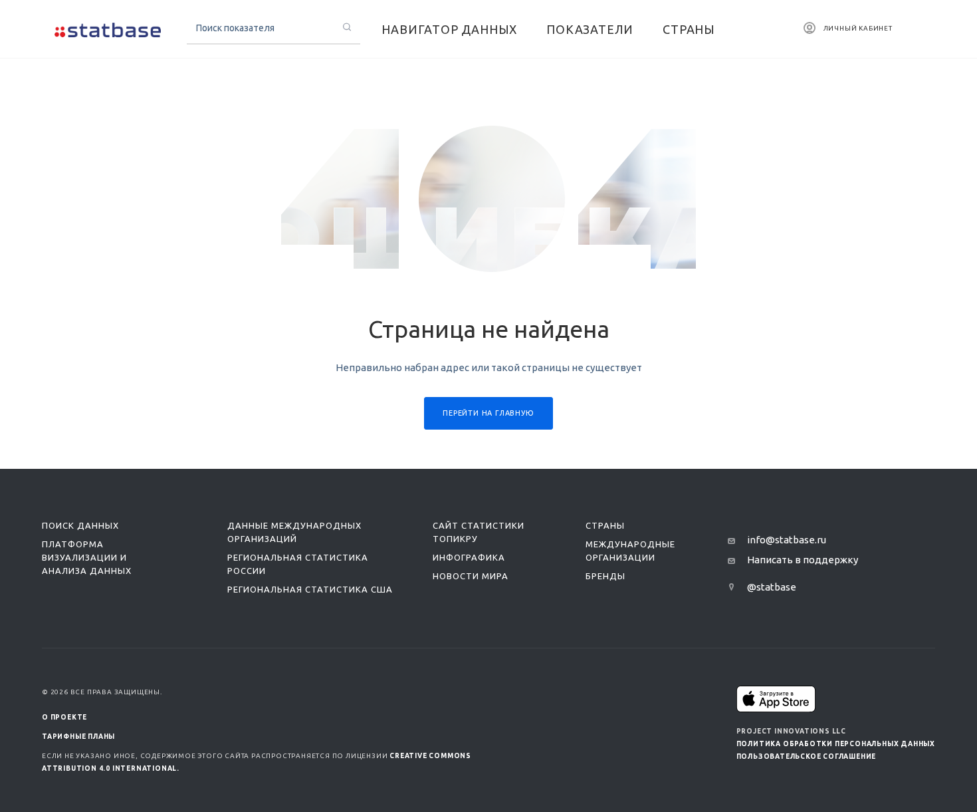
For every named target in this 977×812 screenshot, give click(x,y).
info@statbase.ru (786, 539)
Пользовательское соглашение (806, 756)
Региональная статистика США (310, 589)
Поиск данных (80, 525)
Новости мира (470, 576)
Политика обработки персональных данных (835, 743)
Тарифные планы (78, 736)
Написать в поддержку (802, 559)
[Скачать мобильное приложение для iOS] (776, 698)
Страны (605, 525)
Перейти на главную (488, 413)
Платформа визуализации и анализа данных (87, 557)
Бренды (605, 576)
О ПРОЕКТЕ (64, 717)
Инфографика (469, 557)
